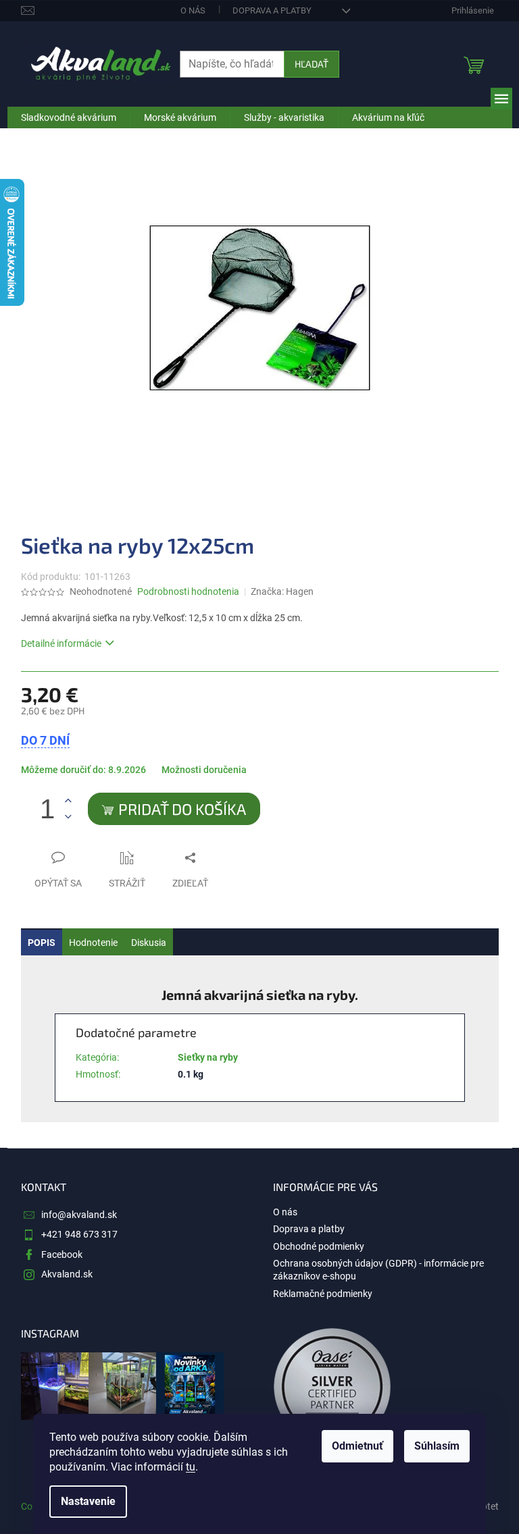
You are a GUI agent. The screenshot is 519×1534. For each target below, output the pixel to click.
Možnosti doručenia (204, 769)
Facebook (61, 1254)
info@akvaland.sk (79, 1214)
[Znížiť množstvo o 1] (68, 816)
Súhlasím (437, 1445)
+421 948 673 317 (79, 1234)
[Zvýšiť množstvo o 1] (68, 801)
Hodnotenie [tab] (93, 942)
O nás (192, 10)
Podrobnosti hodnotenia (188, 591)
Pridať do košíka (182, 808)
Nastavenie (88, 1501)
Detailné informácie (61, 643)
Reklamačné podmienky (322, 1293)
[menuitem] (68, 117)
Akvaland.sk (67, 1274)
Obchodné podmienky (318, 1246)
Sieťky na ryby (208, 1057)
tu (190, 1466)
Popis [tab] (41, 942)
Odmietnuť (357, 1445)
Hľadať (311, 64)
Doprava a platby (272, 10)
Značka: (282, 591)
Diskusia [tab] (148, 942)
